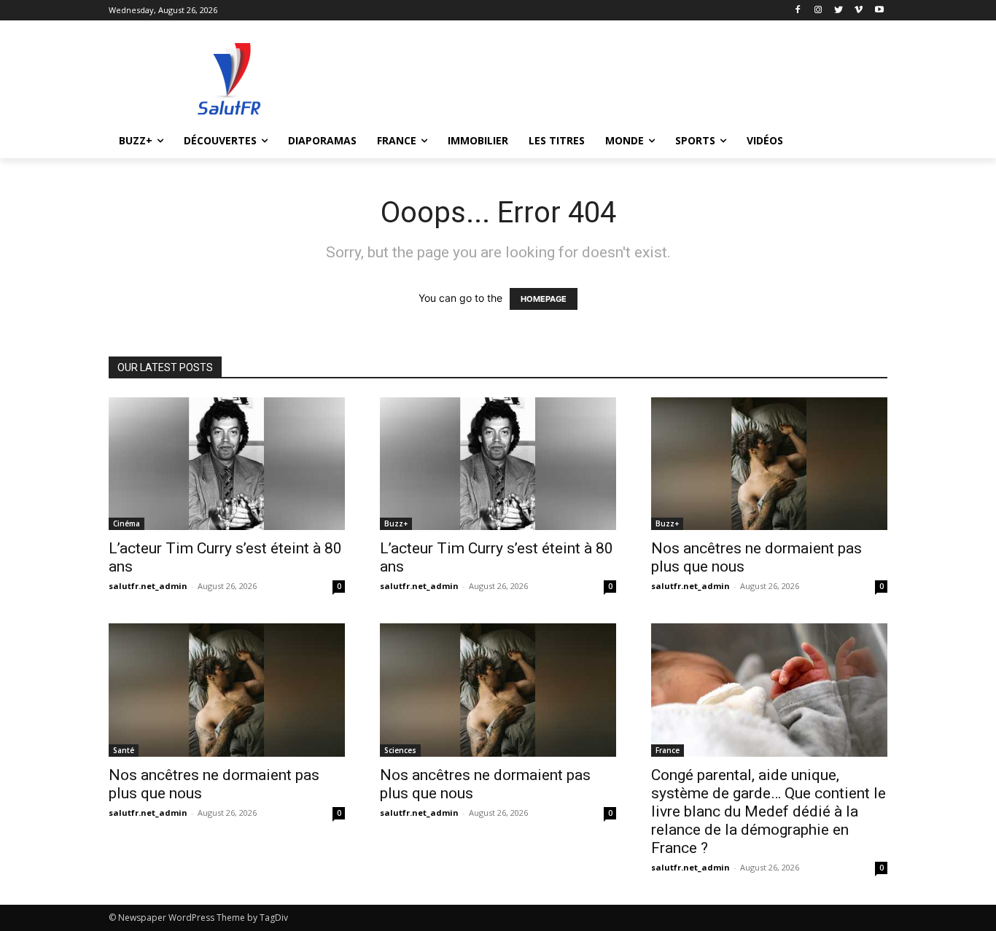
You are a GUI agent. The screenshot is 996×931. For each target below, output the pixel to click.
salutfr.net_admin (148, 585)
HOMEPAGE (544, 299)
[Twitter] (838, 10)
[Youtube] (879, 10)
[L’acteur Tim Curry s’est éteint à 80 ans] (227, 463)
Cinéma (126, 523)
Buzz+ (396, 523)
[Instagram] (818, 10)
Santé (123, 750)
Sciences (400, 750)
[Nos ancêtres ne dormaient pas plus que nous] (769, 463)
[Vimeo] (858, 10)
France (667, 750)
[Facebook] (798, 10)
